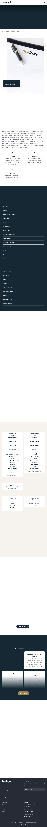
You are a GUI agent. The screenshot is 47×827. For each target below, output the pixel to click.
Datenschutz (21, 822)
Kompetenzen (5, 807)
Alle (15, 648)
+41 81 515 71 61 (10, 769)
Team (3, 809)
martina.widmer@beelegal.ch (34, 471)
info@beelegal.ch (28, 816)
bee (5, 31)
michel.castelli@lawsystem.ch (34, 771)
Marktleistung (5, 804)
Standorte (4, 814)
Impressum (13, 822)
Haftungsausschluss (31, 822)
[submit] (43, 789)
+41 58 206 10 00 (10, 733)
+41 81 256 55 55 (31, 751)
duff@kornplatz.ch (10, 771)
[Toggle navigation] (44, 2)
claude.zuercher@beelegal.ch (12, 475)
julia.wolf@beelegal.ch (12, 509)
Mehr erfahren (9, 125)
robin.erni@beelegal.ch (12, 488)
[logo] (6, 781)
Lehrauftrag (30, 648)
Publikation (21, 648)
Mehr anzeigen (22, 626)
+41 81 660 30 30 (31, 769)
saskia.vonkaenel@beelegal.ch (34, 505)
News (3, 811)
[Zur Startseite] (6, 2)
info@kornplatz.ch (31, 753)
